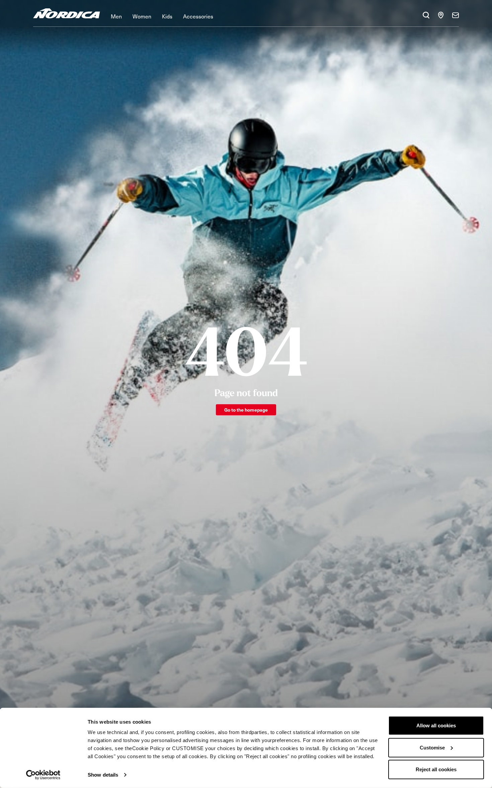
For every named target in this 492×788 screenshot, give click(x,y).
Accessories (198, 16)
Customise (432, 747)
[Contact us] (455, 15)
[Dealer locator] (440, 15)
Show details (103, 775)
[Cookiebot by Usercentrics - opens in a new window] (43, 775)
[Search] (426, 15)
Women (142, 16)
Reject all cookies (436, 769)
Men (116, 16)
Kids (167, 16)
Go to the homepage (246, 409)
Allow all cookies (436, 725)
